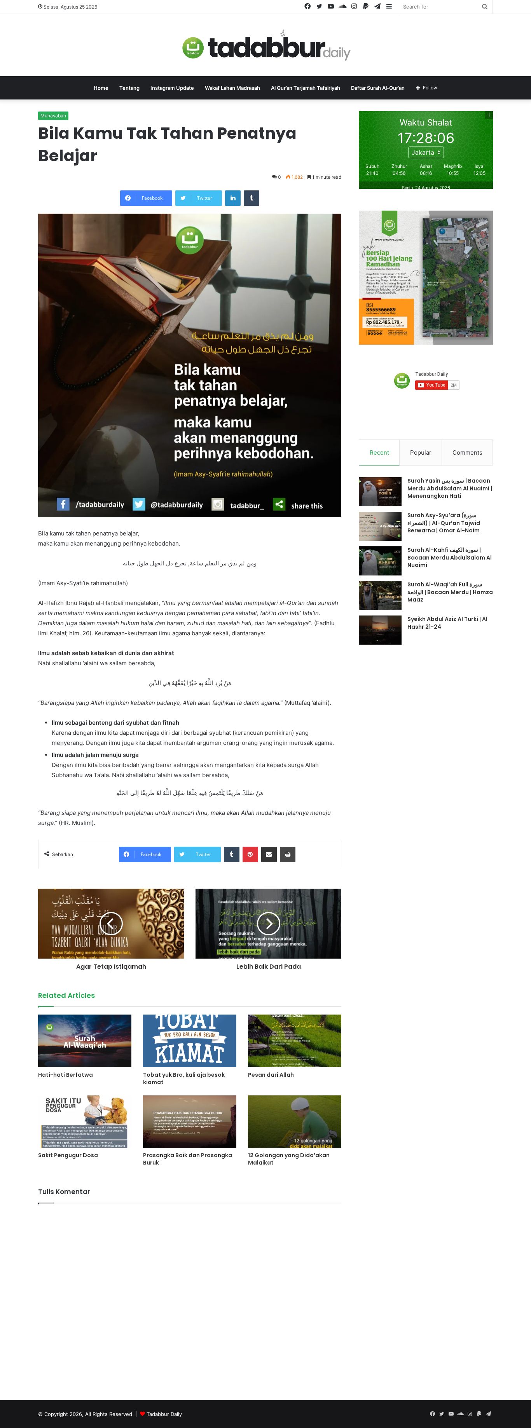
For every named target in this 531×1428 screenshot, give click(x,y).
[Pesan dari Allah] (294, 1041)
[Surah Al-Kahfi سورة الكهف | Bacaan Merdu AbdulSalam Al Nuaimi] (380, 560)
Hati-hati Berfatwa (65, 1075)
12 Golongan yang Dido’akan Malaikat (289, 1158)
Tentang (129, 88)
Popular (420, 452)
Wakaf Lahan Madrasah (232, 88)
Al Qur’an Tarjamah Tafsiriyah (305, 88)
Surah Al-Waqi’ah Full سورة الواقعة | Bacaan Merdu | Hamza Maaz (450, 592)
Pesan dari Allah (271, 1075)
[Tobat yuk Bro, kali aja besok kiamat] (189, 1041)
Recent (379, 452)
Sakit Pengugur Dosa (68, 1155)
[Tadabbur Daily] (265, 45)
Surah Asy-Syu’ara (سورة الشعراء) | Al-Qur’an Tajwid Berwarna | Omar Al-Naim (443, 522)
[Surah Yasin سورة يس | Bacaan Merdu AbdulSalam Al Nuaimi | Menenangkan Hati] (380, 491)
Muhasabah (53, 116)
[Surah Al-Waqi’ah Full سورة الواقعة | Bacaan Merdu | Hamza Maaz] (380, 595)
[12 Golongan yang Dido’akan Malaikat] (294, 1121)
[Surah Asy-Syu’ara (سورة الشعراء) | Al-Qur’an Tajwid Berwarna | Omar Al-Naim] (380, 526)
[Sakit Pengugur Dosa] (84, 1121)
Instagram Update (172, 88)
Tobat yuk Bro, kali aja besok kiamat (184, 1078)
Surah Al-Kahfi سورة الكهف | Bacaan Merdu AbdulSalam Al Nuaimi (449, 557)
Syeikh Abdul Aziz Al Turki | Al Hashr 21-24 (447, 623)
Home (101, 88)
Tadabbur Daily (164, 1414)
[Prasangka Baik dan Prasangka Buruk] (189, 1121)
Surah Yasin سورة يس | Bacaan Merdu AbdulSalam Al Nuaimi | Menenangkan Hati (449, 488)
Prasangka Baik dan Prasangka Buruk (187, 1158)
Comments (467, 452)
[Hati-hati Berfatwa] (84, 1041)
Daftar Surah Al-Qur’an (378, 88)
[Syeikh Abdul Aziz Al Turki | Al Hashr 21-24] (380, 630)
